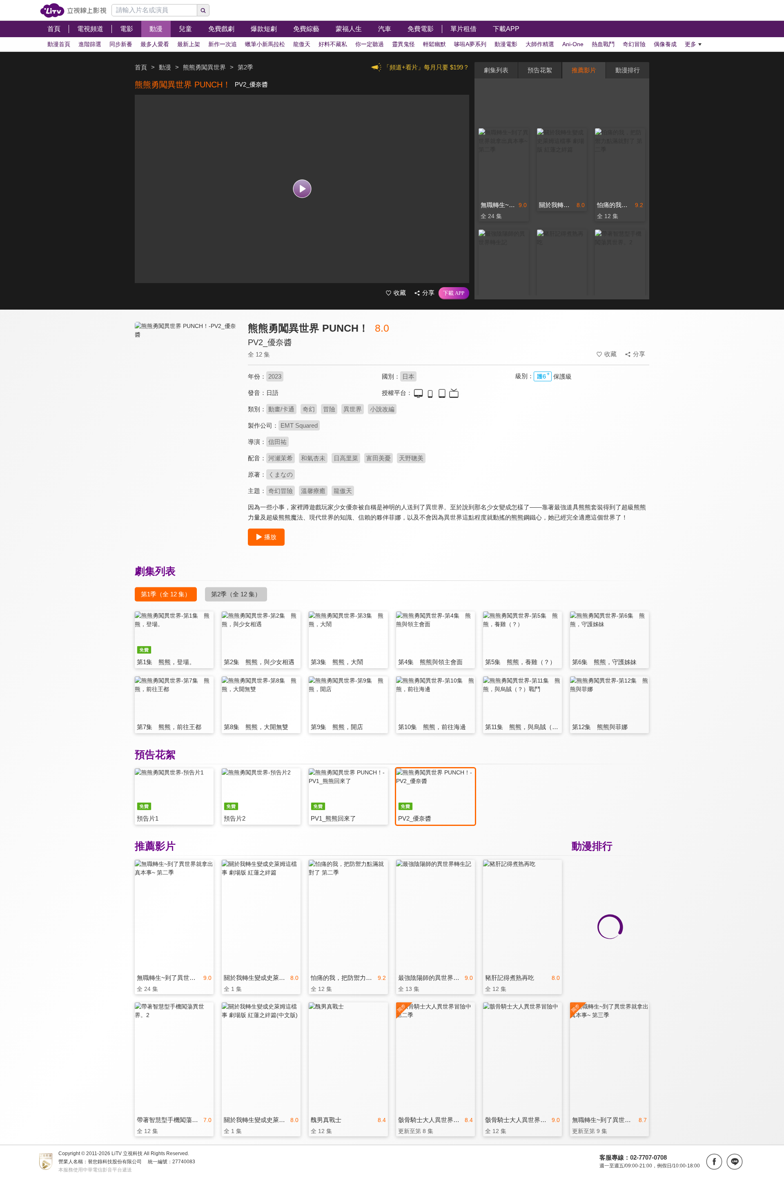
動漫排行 (627, 70)
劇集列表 (496, 70)
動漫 (165, 67)
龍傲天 (343, 490)
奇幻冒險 (280, 490)
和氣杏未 (313, 458)
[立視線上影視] (73, 10)
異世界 (352, 409)
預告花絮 (540, 70)
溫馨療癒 (313, 490)
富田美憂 (378, 458)
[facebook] (714, 1161)
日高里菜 (346, 458)
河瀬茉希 (280, 458)
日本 (408, 376)
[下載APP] (454, 293)
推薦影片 (584, 70)
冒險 (329, 409)
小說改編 (382, 409)
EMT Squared (299, 425)
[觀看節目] (302, 189)
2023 (274, 376)
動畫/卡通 (281, 409)
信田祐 (277, 441)
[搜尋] (203, 10)
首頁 (141, 67)
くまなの (280, 474)
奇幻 (309, 409)
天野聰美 (411, 458)
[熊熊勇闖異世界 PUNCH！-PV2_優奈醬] (186, 395)
